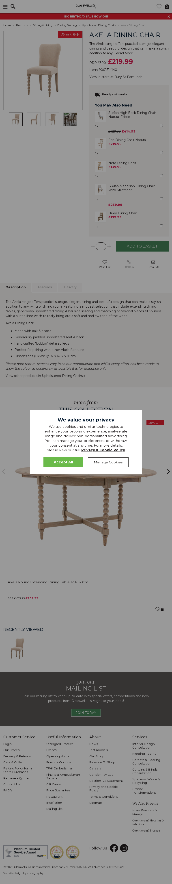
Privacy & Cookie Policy (103, 450)
